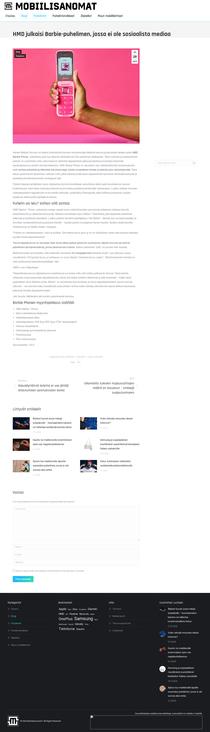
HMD (79, 362)
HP (67, 614)
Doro (69, 609)
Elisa (75, 609)
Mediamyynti (118, 616)
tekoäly (79, 623)
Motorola (84, 614)
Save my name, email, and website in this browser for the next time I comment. (50, 571)
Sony (96, 620)
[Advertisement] (176, 94)
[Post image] (21, 423)
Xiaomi (80, 629)
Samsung (83, 619)
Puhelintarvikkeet (19, 630)
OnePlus (66, 619)
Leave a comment (95, 357)
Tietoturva (67, 629)
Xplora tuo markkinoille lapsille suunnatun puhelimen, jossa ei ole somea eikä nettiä (51, 465)
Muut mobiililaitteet (20, 645)
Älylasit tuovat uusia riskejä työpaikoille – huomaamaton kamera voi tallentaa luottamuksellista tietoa (52, 423)
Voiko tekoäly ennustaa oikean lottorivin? (116, 420)
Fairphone (82, 609)
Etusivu (14, 609)
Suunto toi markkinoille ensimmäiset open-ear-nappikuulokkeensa (52, 442)
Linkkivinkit (117, 630)
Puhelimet (20, 56)
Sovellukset (63, 624)
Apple (62, 609)
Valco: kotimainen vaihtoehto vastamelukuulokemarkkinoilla (116, 463)
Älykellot (15, 637)
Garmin (92, 609)
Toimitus (116, 609)
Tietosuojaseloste (121, 623)
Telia (86, 624)
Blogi (18, 52)
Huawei (73, 613)
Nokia (92, 614)
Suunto (71, 624)
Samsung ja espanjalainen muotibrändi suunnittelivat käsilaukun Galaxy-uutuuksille (119, 444)
